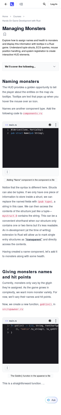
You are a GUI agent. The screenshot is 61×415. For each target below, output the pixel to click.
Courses (17, 16)
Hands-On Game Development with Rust (21, 20)
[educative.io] (12, 4)
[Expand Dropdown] (54, 66)
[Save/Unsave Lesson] (4, 34)
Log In (53, 4)
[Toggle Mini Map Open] (21, 4)
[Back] (5, 4)
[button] (7, 172)
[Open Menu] (55, 124)
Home (5, 16)
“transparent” (33, 239)
